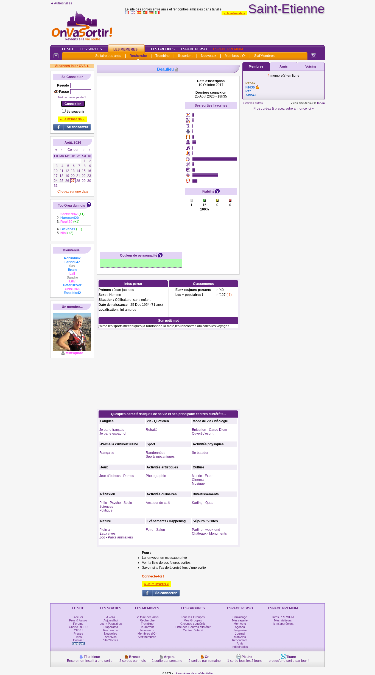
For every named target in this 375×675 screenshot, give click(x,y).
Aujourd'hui (110, 620)
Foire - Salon (155, 530)
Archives (111, 636)
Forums (78, 623)
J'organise (240, 630)
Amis (283, 66)
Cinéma (198, 480)
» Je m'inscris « (234, 13)
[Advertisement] (225, 28)
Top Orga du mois (71, 205)
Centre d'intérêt (193, 630)
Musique (198, 483)
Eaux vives (107, 533)
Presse (78, 633)
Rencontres (240, 640)
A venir (110, 617)
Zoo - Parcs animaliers (116, 537)
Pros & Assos (78, 620)
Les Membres (125, 49)
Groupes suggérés (193, 623)
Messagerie (240, 620)
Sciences (106, 507)
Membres (256, 66)
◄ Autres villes (61, 3)
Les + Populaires (111, 623)
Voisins (311, 66)
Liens (78, 636)
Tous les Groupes (193, 617)
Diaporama (110, 627)
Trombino (162, 56)
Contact (78, 640)
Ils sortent (185, 56)
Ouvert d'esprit (202, 433)
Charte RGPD (78, 627)
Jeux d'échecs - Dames (116, 476)
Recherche (138, 56)
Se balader (200, 453)
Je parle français (111, 430)
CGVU (78, 630)
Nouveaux (208, 56)
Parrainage (240, 617)
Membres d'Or (235, 56)
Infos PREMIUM (283, 617)
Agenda (240, 627)
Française (106, 453)
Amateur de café (158, 503)
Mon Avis (240, 636)
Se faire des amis (108, 56)
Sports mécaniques (160, 457)
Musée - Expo (202, 476)
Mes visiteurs (283, 620)
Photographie (156, 476)
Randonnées (155, 453)
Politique (106, 510)
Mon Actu (240, 623)
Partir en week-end (206, 530)
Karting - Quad (203, 503)
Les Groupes (163, 49)
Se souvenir (75, 111)
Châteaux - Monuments (209, 533)
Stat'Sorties (110, 640)
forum (321, 102)
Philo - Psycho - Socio (115, 503)
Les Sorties (91, 49)
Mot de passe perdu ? (72, 97)
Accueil (78, 617)
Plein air (105, 530)
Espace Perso (194, 49)
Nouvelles (110, 633)
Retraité (152, 430)
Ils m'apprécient (283, 623)
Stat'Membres (264, 56)
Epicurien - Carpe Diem (209, 430)
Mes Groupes (193, 620)
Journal (240, 633)
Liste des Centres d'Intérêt (193, 627)
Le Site (68, 49)
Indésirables (240, 646)
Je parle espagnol (112, 433)
